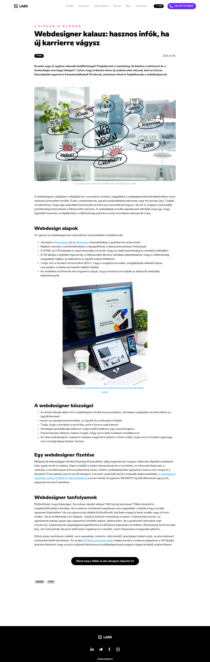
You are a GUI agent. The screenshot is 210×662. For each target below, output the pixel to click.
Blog (128, 6)
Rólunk (117, 6)
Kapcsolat (141, 6)
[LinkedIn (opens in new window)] (92, 650)
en (160, 6)
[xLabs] (105, 637)
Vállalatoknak (101, 6)
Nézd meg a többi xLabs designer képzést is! (105, 561)
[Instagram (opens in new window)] (118, 650)
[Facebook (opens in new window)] (109, 650)
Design (39, 582)
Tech (50, 582)
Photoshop (61, 242)
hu (157, 6)
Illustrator (82, 242)
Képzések (84, 6)
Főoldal (70, 6)
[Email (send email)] (100, 650)
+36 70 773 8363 (183, 6)
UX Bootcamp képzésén (98, 540)
